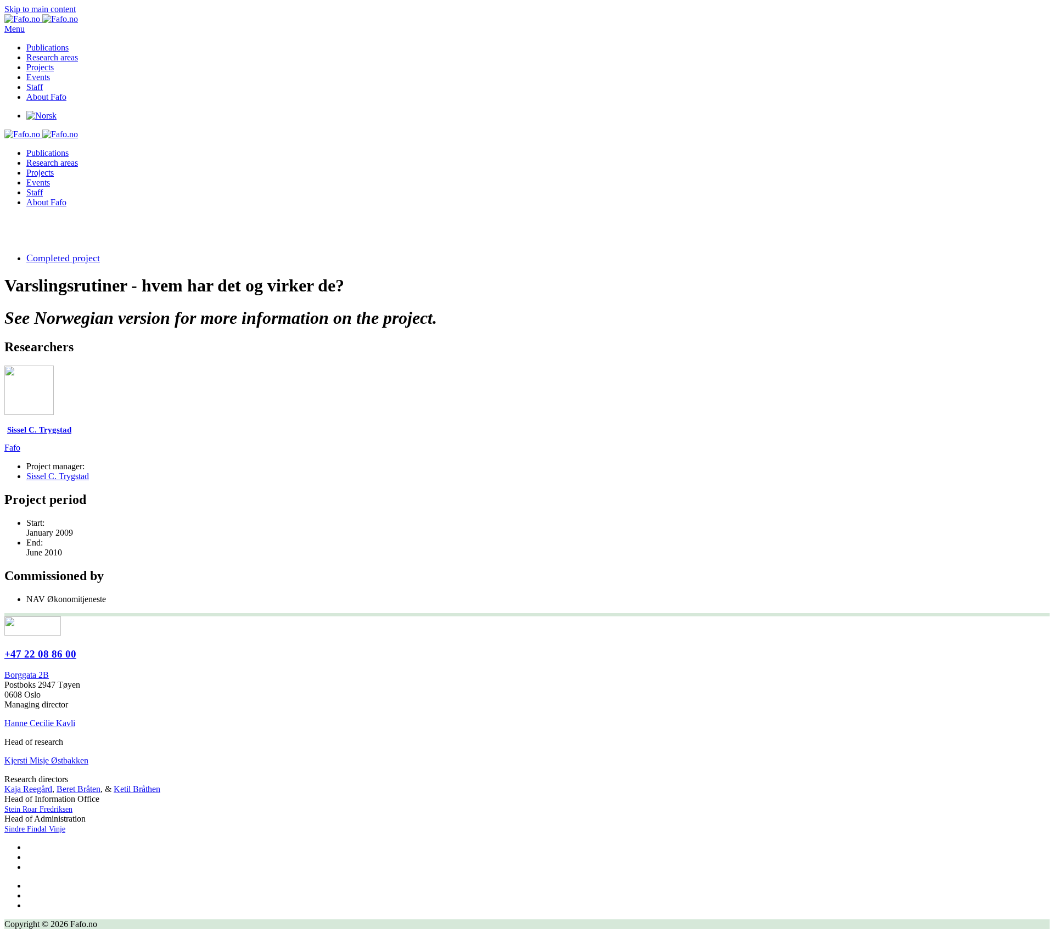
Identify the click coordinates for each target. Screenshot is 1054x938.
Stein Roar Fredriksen (38, 809)
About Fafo (46, 97)
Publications (47, 47)
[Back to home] (41, 19)
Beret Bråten (78, 789)
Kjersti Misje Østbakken (46, 760)
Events (38, 77)
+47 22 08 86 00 (40, 654)
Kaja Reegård (28, 789)
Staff (34, 87)
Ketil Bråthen (137, 789)
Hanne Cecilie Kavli (39, 723)
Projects (40, 67)
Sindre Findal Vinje (34, 829)
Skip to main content (40, 9)
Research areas (52, 57)
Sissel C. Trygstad (57, 476)
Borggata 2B (26, 674)
